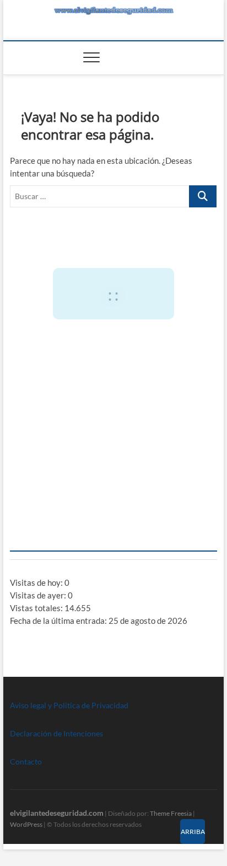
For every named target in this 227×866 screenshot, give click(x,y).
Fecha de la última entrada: (59, 621)
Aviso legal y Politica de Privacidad (69, 705)
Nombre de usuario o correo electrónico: (89, 356)
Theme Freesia (171, 813)
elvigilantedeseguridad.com (57, 812)
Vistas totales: (37, 608)
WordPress (26, 824)
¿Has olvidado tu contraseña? (113, 522)
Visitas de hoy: (37, 582)
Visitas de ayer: (39, 595)
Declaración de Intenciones (56, 733)
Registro (167, 489)
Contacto (26, 761)
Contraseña (36, 403)
